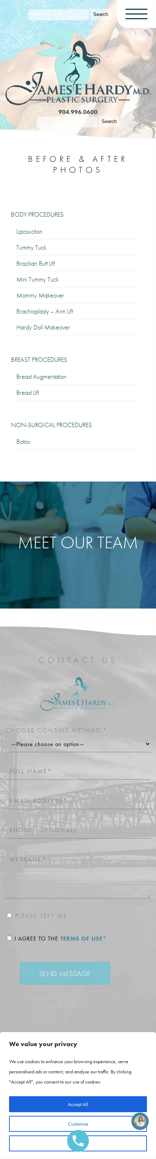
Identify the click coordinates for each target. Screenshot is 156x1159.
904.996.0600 (78, 112)
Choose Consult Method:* (56, 730)
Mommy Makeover (40, 295)
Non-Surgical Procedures (51, 425)
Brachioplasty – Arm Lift (44, 311)
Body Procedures (37, 214)
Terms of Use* (83, 938)
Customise (78, 1124)
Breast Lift (27, 392)
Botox (23, 441)
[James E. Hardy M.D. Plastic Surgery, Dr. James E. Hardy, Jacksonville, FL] (78, 72)
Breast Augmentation (41, 376)
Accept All (78, 1104)
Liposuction (29, 231)
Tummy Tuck (31, 247)
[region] (78, 1095)
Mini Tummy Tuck (37, 279)
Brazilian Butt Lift (35, 263)
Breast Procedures (39, 360)
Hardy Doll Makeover (43, 327)
